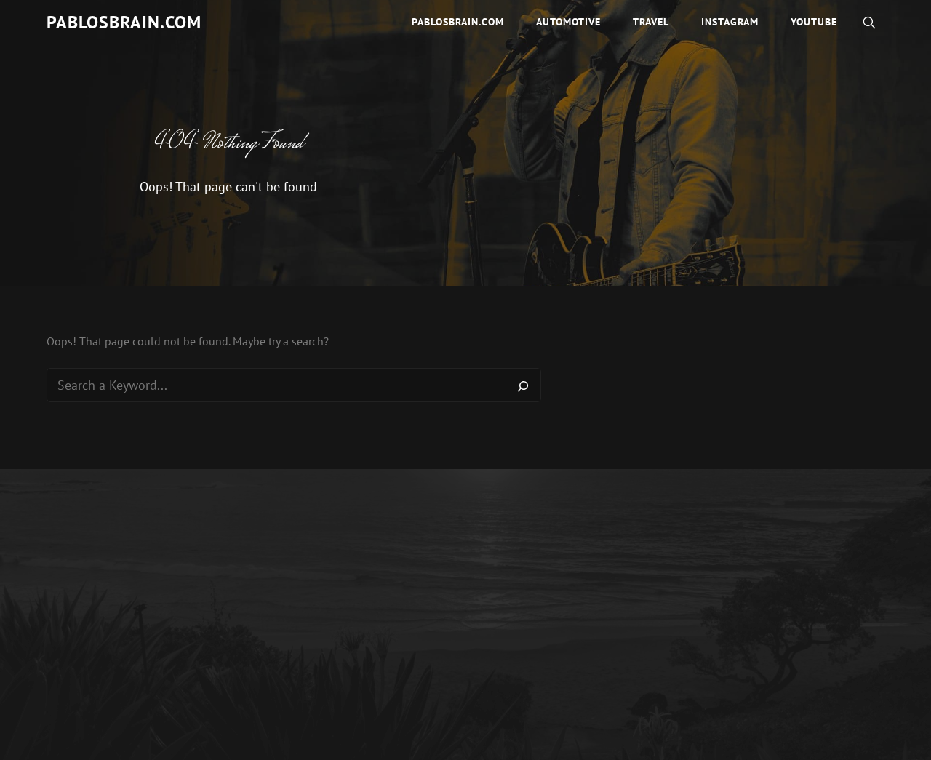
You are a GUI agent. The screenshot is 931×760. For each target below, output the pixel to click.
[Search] (523, 385)
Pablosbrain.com (124, 22)
